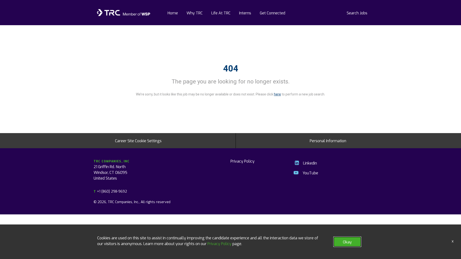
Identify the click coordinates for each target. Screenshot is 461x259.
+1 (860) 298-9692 (110, 191)
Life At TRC (220, 12)
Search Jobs (357, 12)
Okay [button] (347, 241)
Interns (245, 12)
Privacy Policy (242, 161)
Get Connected (272, 12)
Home (173, 12)
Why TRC (195, 12)
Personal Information (328, 140)
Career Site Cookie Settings (138, 140)
